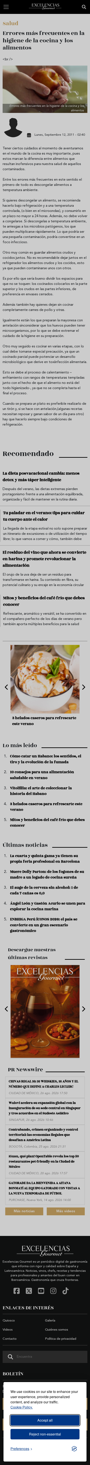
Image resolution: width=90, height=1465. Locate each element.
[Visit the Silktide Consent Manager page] (74, 1449)
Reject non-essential (45, 1434)
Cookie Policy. (21, 1407)
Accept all (45, 1420)
